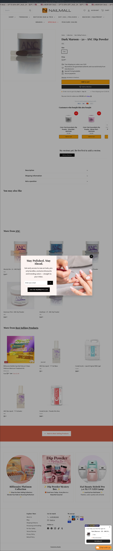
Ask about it (98, 541)
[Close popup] (110, 527)
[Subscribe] (50, 283)
